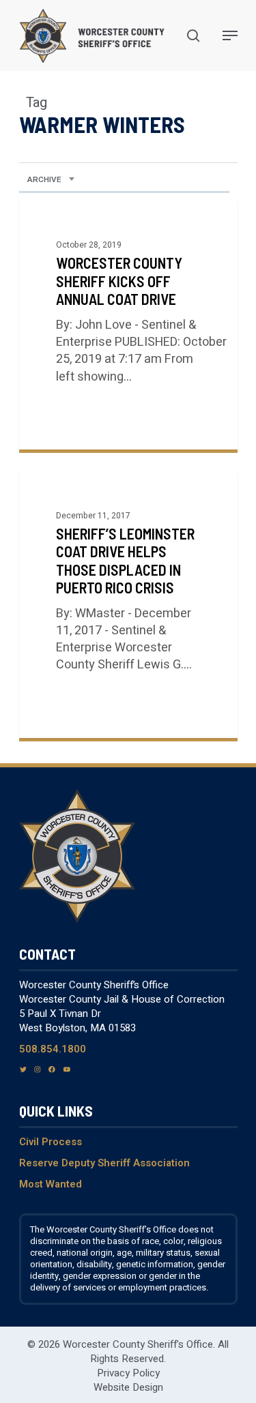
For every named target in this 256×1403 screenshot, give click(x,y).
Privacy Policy (128, 1372)
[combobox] (51, 180)
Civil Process (50, 1141)
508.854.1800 (52, 1049)
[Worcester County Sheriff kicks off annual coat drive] (128, 324)
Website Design (128, 1387)
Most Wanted (50, 1184)
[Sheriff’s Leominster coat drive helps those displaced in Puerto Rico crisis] (128, 604)
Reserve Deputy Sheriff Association (104, 1162)
